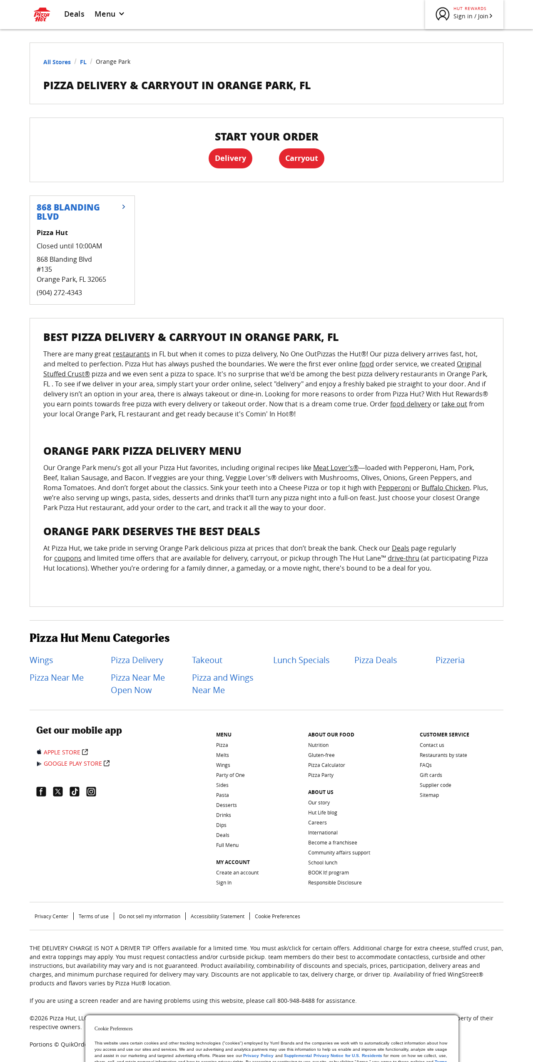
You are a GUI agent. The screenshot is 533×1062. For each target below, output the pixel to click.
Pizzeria (450, 660)
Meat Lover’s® (336, 467)
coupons (68, 558)
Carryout (301, 158)
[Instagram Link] (94, 791)
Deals (74, 14)
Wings (41, 660)
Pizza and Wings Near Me (223, 684)
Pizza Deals (375, 660)
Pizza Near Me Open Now (138, 684)
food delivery (410, 403)
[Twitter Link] (61, 791)
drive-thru (403, 558)
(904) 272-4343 (59, 292)
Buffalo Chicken (445, 487)
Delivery (230, 158)
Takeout (207, 660)
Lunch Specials (301, 660)
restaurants (131, 353)
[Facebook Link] (44, 791)
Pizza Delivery (137, 660)
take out (454, 403)
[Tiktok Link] (78, 791)
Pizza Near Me (57, 677)
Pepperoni (394, 487)
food (366, 363)
